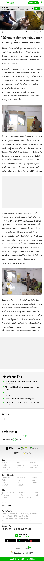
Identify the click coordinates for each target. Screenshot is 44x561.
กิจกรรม (4, 513)
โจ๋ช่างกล (5, 435)
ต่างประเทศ (33, 465)
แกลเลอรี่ (4, 498)
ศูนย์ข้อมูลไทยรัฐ (6, 516)
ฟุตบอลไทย (20, 493)
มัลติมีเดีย (20, 485)
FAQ (14, 516)
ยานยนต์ (18, 467)
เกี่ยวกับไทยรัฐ (22, 513)
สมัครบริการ (33, 3)
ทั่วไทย (27, 32)
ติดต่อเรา (22, 521)
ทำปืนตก (12, 435)
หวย (32, 480)
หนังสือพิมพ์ (20, 478)
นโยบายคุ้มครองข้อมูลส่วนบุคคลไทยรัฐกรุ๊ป (14, 518)
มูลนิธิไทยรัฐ (32, 513)
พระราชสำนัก (5, 462)
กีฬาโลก (19, 495)
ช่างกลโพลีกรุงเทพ (7, 439)
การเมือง (4, 465)
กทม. (32, 32)
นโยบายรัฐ (19, 465)
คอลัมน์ (33, 478)
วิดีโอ (18, 482)
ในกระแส (32, 462)
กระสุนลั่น (20, 435)
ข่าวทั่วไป (17, 439)
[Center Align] (41, 8)
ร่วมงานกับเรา (12, 513)
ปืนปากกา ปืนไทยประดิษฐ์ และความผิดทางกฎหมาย (19, 398)
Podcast (34, 482)
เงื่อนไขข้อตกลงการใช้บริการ (10, 521)
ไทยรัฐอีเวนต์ (6, 506)
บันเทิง (3, 480)
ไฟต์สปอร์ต (5, 495)
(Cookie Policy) (24, 9)
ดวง (18, 480)
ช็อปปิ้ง (4, 503)
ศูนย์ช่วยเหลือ (21, 516)
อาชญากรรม (5, 467)
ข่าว (23, 32)
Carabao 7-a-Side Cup (24, 498)
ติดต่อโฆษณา (31, 521)
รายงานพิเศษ (6, 478)
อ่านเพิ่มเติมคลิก (10, 9)
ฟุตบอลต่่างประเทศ (7, 493)
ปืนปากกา (28, 435)
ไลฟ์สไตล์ (4, 485)
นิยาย (3, 482)
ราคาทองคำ (33, 467)
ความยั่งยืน (5, 470)
